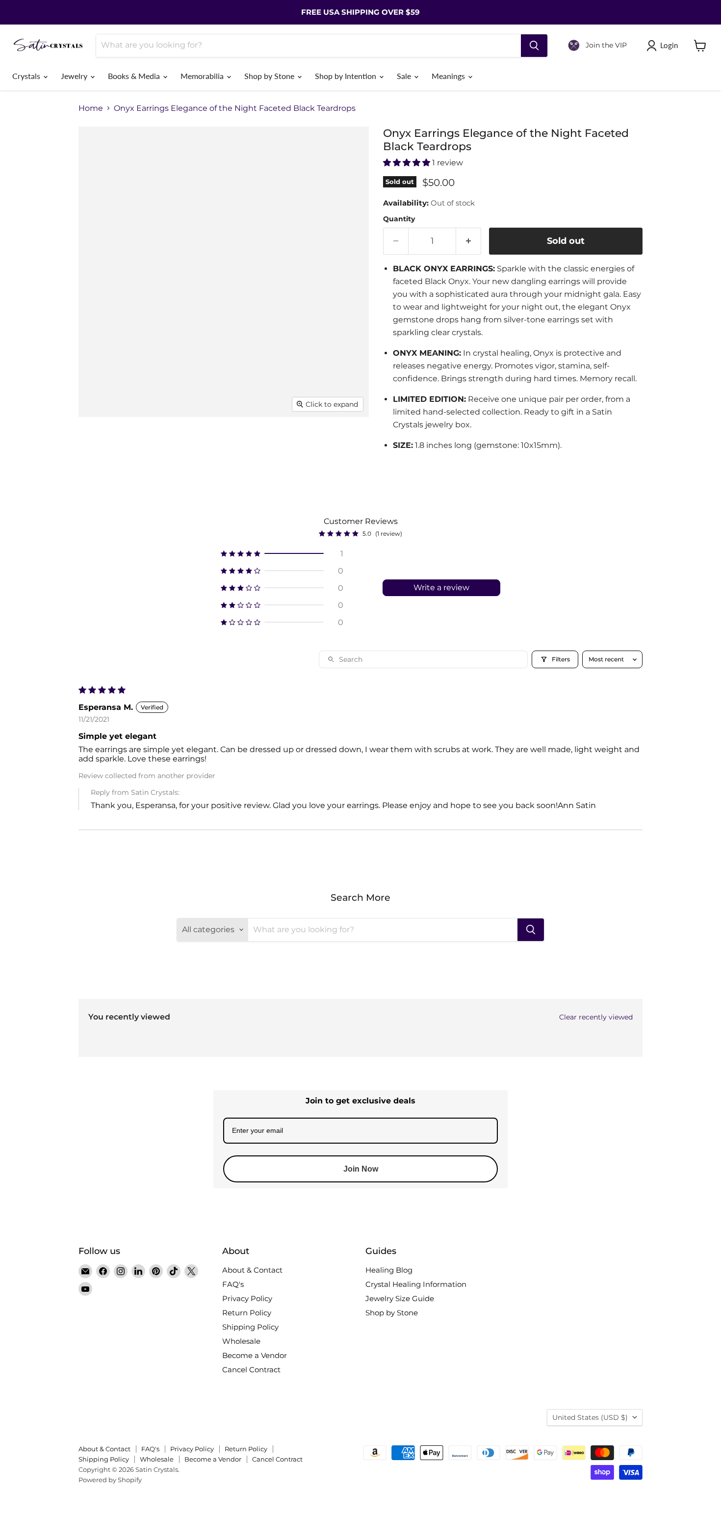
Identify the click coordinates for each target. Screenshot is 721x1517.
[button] (407, 162)
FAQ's (233, 1284)
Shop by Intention (346, 75)
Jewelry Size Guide (399, 1298)
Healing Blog (388, 1270)
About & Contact (252, 1270)
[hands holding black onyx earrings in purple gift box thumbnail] (234, 445)
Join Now (360, 1169)
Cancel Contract (251, 1369)
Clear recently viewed (596, 1017)
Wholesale (241, 1341)
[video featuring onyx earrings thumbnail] (186, 445)
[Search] (534, 45)
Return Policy (246, 1312)
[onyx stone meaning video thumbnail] (282, 445)
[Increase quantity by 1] (468, 241)
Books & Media (135, 75)
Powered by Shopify (110, 1480)
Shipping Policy (250, 1327)
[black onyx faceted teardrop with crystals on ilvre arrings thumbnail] (96, 445)
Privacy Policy (247, 1298)
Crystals (27, 75)
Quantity (399, 219)
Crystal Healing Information (415, 1284)
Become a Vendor (254, 1355)
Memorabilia (203, 75)
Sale (405, 75)
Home (90, 108)
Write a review (441, 587)
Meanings (449, 75)
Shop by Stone (270, 75)
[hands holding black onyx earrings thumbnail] (138, 445)
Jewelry (75, 75)
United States (590, 1417)
